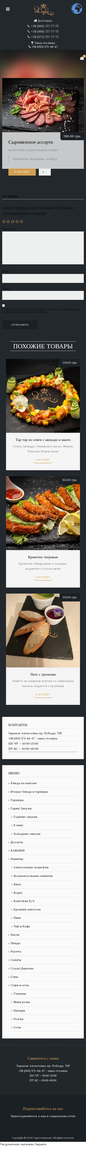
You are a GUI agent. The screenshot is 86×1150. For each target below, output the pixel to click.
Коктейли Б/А (24, 901)
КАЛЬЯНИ (18, 850)
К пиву (53, 150)
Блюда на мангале (24, 783)
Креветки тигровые (43, 557)
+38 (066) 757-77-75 (45, 26)
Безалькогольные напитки (33, 876)
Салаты (16, 960)
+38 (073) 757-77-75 (45, 37)
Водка (18, 892)
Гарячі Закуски (36, 150)
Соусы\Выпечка (22, 968)
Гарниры (17, 800)
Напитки (17, 859)
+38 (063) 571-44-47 (44, 46)
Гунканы (20, 993)
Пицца (15, 943)
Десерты (17, 842)
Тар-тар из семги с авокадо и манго (43, 439)
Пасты (15, 935)
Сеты (17, 1027)
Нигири (19, 1010)
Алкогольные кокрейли (31, 867)
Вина (17, 884)
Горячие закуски (25, 817)
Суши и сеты (20, 985)
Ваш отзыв (10, 229)
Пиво (17, 918)
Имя (6, 271)
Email (6, 288)
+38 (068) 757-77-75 (45, 31)
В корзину (22, 172)
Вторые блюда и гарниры (29, 791)
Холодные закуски (27, 834)
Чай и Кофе (22, 926)
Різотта (16, 951)
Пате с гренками (43, 674)
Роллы (18, 1019)
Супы (14, 977)
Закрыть (41, 1144)
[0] (82, 58)
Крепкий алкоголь (27, 909)
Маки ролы (22, 1002)
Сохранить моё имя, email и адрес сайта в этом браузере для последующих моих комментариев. (41, 310)
